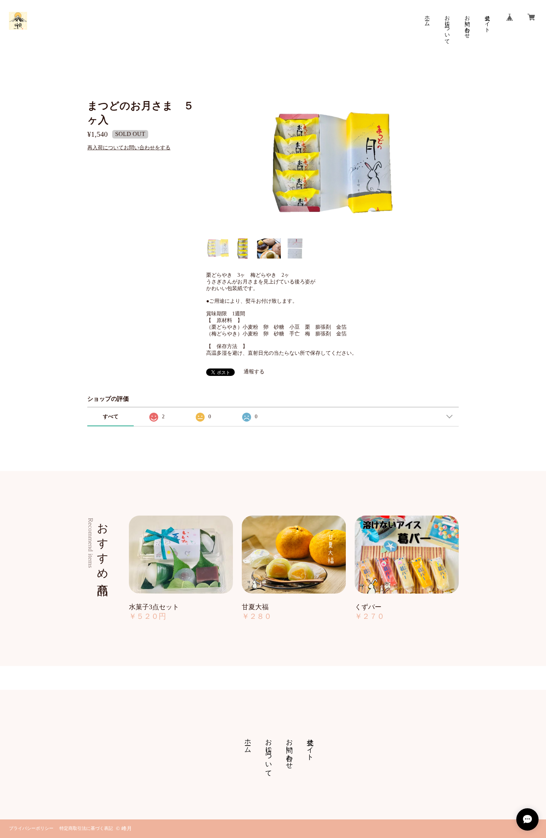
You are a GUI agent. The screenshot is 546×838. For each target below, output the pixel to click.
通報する (254, 371)
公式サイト (487, 21)
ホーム (427, 18)
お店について (447, 27)
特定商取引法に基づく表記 (86, 828)
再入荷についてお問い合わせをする (128, 147)
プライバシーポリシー (31, 828)
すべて (110, 416)
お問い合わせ (467, 24)
